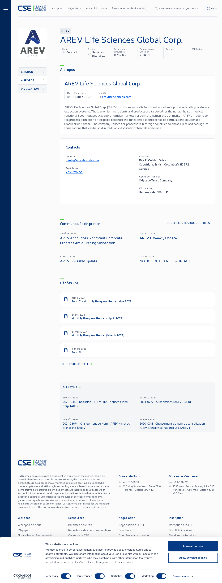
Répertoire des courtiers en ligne (90, 530)
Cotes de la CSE (78, 535)
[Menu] (5, 8)
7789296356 (74, 172)
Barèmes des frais (80, 525)
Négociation (75, 8)
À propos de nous (29, 525)
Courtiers (125, 530)
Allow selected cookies (193, 557)
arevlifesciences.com (116, 97)
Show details (181, 576)
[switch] (100, 576)
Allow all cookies (193, 546)
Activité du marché (97, 8)
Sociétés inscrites (180, 530)
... (147, 8)
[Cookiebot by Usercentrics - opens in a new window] (22, 576)
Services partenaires (182, 535)
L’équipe (23, 530)
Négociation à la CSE (132, 525)
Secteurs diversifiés (98, 54)
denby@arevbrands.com (82, 160)
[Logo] (32, 8)
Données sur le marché (134, 535)
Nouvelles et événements (35, 535)
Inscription (57, 8)
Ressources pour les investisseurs (131, 8)
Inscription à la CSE (181, 525)
